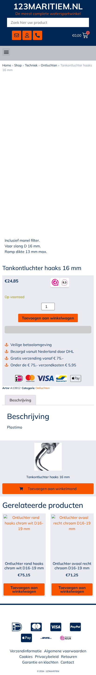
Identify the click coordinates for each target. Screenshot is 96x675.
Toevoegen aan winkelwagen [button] (24, 589)
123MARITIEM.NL (48, 6)
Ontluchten (49, 65)
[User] (27, 35)
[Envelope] (16, 35)
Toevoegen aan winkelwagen (48, 318)
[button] (6, 52)
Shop (18, 65)
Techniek (31, 65)
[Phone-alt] (37, 35)
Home (6, 65)
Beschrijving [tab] (20, 400)
